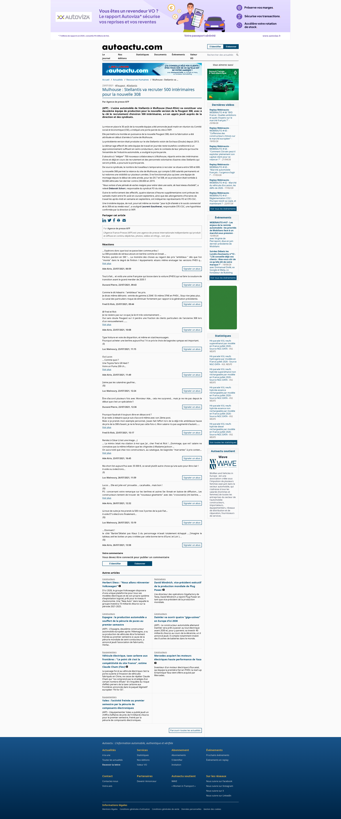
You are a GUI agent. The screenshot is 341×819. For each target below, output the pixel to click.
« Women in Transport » (184, 786)
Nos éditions (122, 56)
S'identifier (215, 46)
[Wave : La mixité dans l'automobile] (223, 464)
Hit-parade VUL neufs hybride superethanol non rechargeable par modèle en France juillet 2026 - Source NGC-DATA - (223, 376)
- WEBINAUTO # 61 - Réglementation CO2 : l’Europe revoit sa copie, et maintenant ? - (223, 198)
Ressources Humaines (137, 79)
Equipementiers (109, 652)
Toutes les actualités (112, 759)
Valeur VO (193, 56)
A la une (106, 755)
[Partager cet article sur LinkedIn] (104, 220)
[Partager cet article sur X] (109, 220)
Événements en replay (217, 759)
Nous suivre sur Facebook (219, 781)
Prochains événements (217, 755)
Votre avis (107, 786)
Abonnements (179, 755)
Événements (178, 54)
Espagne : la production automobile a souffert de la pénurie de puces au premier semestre (124, 621)
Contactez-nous (110, 781)
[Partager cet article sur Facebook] (114, 220)
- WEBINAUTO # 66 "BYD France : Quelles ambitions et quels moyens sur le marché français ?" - (223, 116)
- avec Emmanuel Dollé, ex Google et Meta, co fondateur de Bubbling (223, 262)
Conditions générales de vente (165, 809)
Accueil (105, 79)
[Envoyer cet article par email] (124, 220)
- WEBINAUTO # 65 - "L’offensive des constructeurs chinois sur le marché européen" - (222, 135)
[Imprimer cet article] (118, 220)
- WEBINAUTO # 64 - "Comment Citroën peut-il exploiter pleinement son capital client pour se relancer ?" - (222, 153)
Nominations (160, 579)
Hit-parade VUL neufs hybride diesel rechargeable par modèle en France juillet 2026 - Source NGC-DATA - (222, 430)
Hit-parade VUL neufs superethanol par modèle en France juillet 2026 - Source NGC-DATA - (222, 346)
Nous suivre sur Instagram (219, 786)
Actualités (118, 79)
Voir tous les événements (223, 208)
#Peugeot (120, 85)
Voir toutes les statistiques (223, 442)
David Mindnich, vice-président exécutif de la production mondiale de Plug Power (177, 586)
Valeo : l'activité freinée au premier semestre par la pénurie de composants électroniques (123, 704)
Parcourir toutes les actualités (185, 730)
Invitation (176, 764)
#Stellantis (132, 85)
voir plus (165, 235)
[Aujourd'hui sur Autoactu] (152, 47)
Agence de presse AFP (118, 228)
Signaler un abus (192, 268)
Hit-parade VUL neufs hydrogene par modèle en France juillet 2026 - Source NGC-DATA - (223, 360)
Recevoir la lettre (111, 764)
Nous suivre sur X (215, 790)
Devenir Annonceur (147, 781)
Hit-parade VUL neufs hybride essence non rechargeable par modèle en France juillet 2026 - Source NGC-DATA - (222, 412)
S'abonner (231, 46)
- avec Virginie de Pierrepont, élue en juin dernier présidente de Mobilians (223, 234)
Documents (160, 54)
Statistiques (142, 54)
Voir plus (106, 263)
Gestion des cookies (212, 809)
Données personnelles (191, 809)
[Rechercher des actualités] (237, 54)
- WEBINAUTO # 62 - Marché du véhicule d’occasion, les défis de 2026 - (223, 184)
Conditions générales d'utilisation (135, 809)
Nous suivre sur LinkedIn (218, 795)
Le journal (106, 56)
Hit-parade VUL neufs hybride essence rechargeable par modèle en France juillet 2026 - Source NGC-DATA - (222, 394)
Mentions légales (110, 809)
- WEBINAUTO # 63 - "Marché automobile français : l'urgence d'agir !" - (222, 170)
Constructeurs (108, 579)
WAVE (174, 781)
